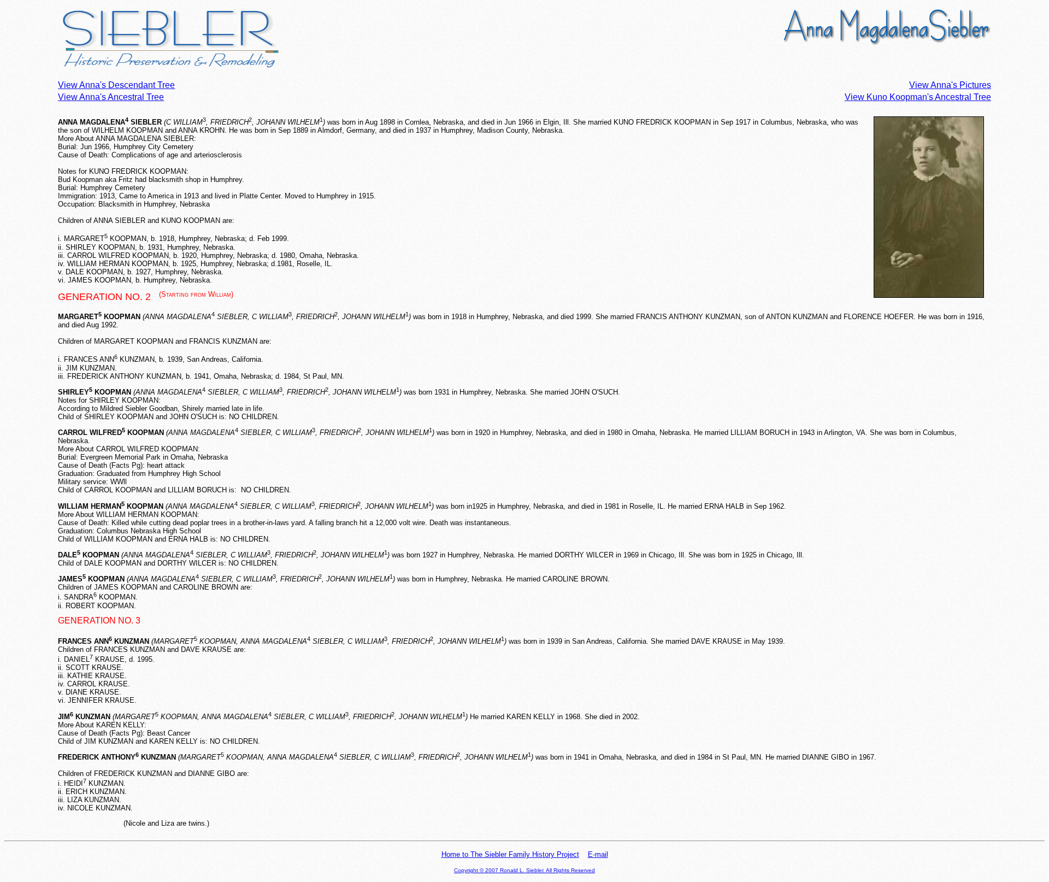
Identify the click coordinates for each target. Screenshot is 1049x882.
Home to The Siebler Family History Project (510, 854)
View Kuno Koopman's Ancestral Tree (918, 97)
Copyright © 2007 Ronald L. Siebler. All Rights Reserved (524, 870)
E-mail (598, 854)
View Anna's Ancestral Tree (111, 97)
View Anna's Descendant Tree (116, 85)
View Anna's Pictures (950, 85)
